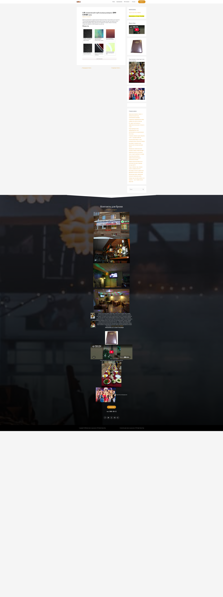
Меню (113, 1)
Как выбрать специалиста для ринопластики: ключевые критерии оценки (136, 145)
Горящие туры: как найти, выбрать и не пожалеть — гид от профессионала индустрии (136, 179)
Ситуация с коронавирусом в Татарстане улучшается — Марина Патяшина (87, 39)
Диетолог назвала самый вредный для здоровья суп (87, 53)
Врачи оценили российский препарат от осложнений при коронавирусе (99, 53)
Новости (84, 16)
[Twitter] (108, 417)
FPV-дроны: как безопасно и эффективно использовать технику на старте (136, 125)
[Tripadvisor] (114, 417)
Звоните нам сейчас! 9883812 (135, 12)
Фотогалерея (126, 1)
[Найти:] (137, 189)
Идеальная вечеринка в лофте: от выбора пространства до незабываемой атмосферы (136, 115)
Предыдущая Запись (86, 68)
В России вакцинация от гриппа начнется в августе (110, 39)
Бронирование (119, 1)
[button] (111, 407)
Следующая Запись (116, 68)
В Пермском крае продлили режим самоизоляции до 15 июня (110, 52)
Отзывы (133, 1)
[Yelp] (111, 417)
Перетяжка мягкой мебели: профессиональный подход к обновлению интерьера (135, 157)
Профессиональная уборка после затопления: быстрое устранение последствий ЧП (135, 163)
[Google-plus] (118, 417)
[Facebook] (105, 417)
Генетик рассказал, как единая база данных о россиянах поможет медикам (99, 39)
